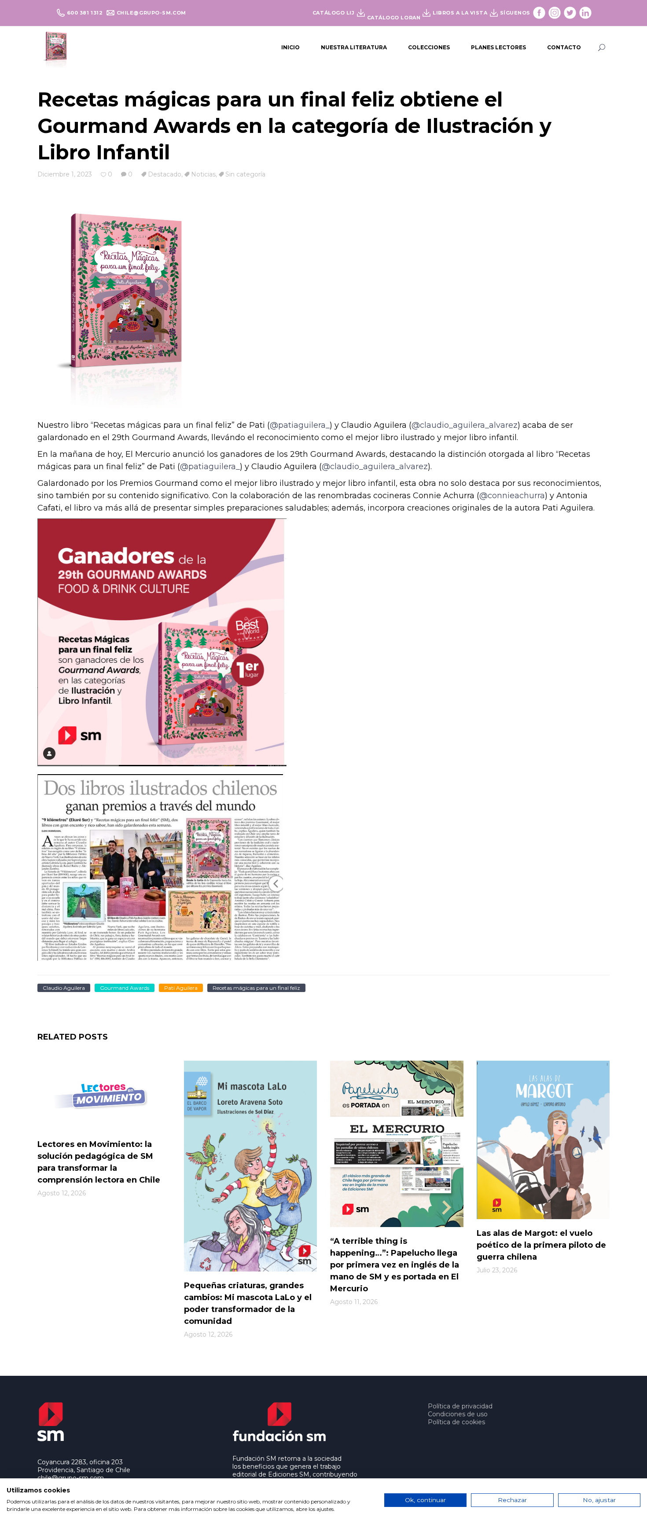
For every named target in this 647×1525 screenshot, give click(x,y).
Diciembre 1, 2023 (64, 174)
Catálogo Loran (394, 18)
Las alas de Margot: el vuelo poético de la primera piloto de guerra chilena (541, 1245)
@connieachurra (512, 495)
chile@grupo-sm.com (151, 13)
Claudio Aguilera (64, 988)
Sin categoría (245, 174)
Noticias (203, 174)
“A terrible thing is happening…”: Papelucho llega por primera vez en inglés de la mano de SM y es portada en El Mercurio (394, 1264)
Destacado (164, 174)
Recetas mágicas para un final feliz (256, 988)
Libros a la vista (460, 13)
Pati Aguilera (181, 988)
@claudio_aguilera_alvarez (465, 425)
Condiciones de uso (458, 1414)
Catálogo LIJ (333, 13)
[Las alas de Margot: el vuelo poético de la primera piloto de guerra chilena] (543, 1140)
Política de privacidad (460, 1406)
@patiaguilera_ (300, 425)
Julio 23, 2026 (497, 1270)
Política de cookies (456, 1422)
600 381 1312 (85, 13)
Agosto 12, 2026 (61, 1193)
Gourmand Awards (124, 988)
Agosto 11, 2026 (354, 1302)
